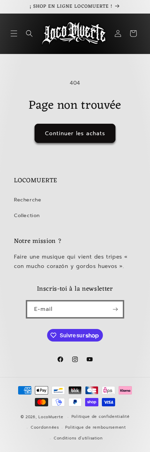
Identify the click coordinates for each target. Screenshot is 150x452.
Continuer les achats (75, 133)
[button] (14, 33)
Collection (27, 215)
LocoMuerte (50, 417)
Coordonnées (45, 427)
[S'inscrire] (115, 309)
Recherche (27, 200)
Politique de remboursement (95, 427)
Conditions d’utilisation (78, 438)
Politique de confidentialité (101, 417)
